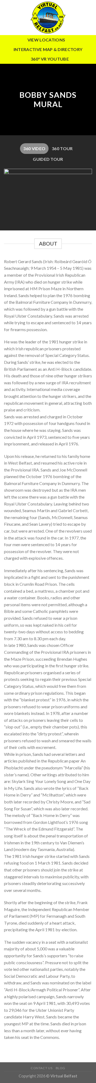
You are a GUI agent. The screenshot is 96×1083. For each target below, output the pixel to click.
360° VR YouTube (50, 58)
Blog (60, 1068)
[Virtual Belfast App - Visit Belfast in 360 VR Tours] (48, 17)
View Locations (46, 39)
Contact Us (41, 1068)
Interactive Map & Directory (48, 49)
